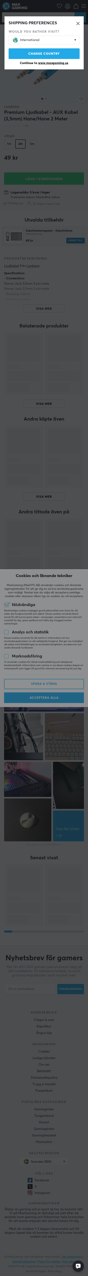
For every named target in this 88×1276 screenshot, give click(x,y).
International (29, 40)
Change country (44, 53)
